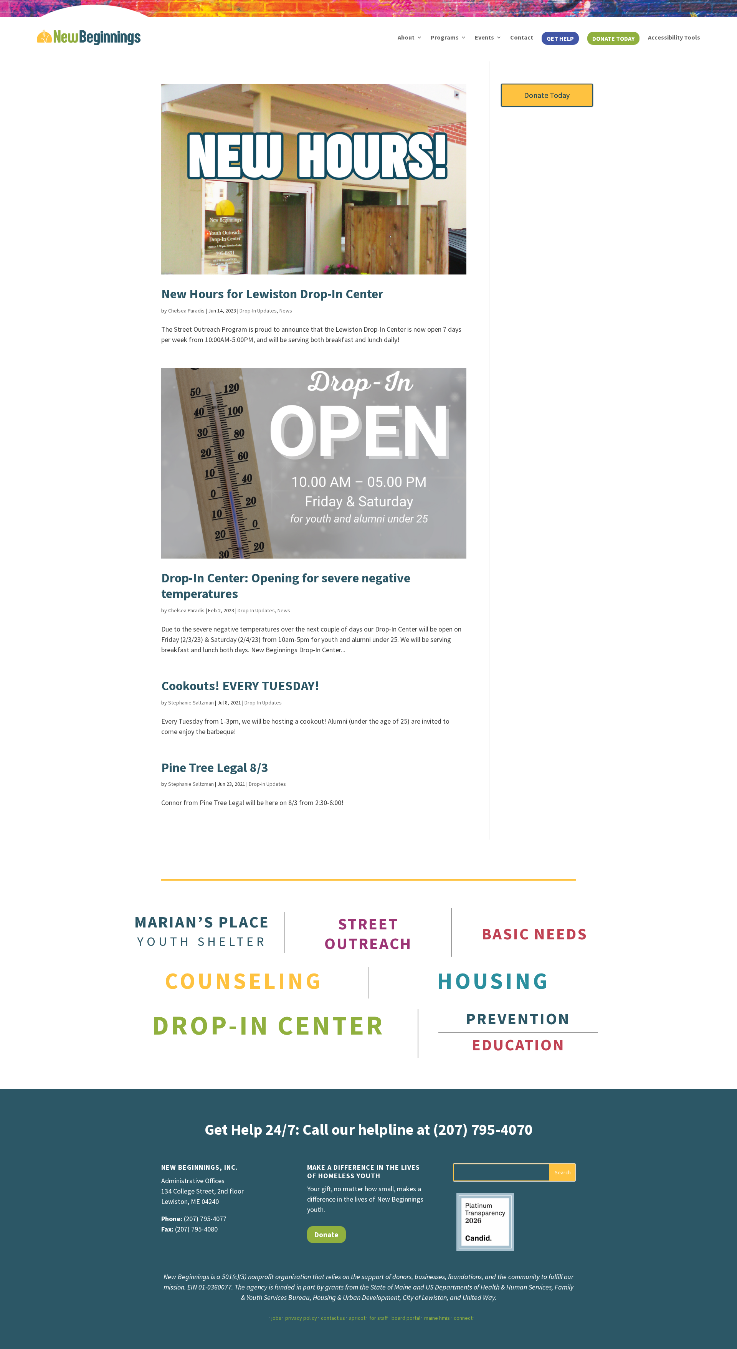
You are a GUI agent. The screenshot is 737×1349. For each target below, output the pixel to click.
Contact (521, 37)
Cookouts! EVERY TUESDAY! (240, 686)
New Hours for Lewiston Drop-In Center (272, 294)
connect (463, 1317)
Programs (445, 37)
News (285, 310)
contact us (333, 1317)
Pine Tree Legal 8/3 (214, 767)
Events (484, 37)
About (406, 37)
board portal (406, 1317)
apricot (357, 1317)
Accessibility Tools (674, 37)
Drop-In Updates (258, 310)
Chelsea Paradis (186, 310)
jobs (276, 1317)
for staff (378, 1317)
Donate (326, 1234)
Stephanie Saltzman (191, 702)
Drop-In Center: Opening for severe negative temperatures (285, 586)
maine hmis (437, 1317)
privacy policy (301, 1317)
